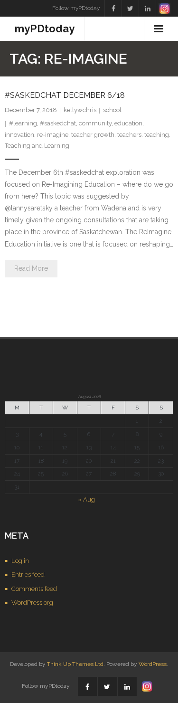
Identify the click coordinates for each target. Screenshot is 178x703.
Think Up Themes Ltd (75, 664)
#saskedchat (58, 123)
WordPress (153, 664)
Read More (31, 268)
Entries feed (28, 574)
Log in (20, 560)
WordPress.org (32, 602)
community (95, 123)
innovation (19, 134)
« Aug (86, 499)
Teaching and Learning (37, 145)
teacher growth (92, 134)
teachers (129, 134)
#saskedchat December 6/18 (65, 95)
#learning (23, 123)
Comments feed (34, 588)
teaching (156, 134)
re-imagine (52, 134)
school (112, 110)
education (128, 123)
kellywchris (80, 110)
